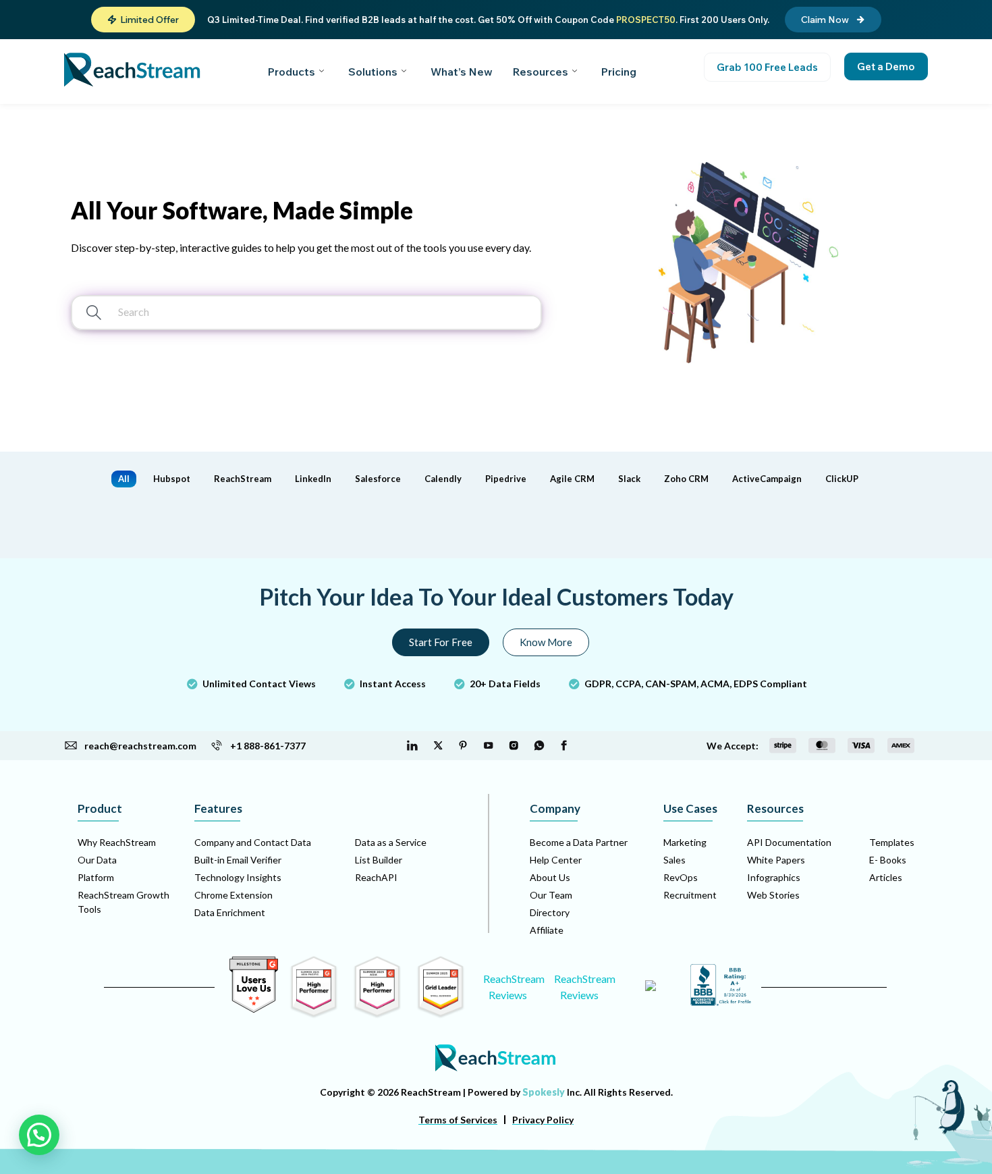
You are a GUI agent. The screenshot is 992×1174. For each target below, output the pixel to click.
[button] (143, 19)
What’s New (462, 71)
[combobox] (272, 308)
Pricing (618, 71)
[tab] (123, 479)
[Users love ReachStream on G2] (253, 1009)
